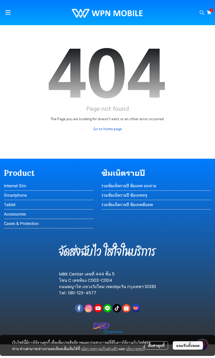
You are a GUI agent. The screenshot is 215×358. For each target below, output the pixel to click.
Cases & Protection (21, 223)
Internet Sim (15, 185)
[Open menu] (8, 12)
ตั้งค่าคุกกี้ (156, 345)
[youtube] (98, 308)
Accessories (15, 214)
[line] (107, 308)
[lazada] (136, 308)
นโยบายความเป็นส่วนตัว (99, 348)
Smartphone (15, 195)
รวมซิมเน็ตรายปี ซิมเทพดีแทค (127, 204)
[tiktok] (117, 308)
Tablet (9, 204)
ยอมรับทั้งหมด (188, 345)
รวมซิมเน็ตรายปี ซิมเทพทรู (124, 195)
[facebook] (79, 308)
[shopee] (126, 308)
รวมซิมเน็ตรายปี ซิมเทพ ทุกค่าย (128, 185)
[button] (202, 12)
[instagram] (88, 308)
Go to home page (107, 128)
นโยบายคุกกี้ (135, 348)
